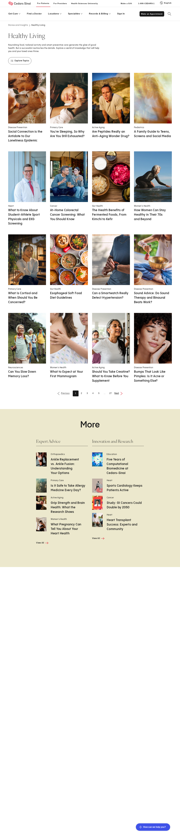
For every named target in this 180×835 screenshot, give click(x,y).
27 (110, 393)
